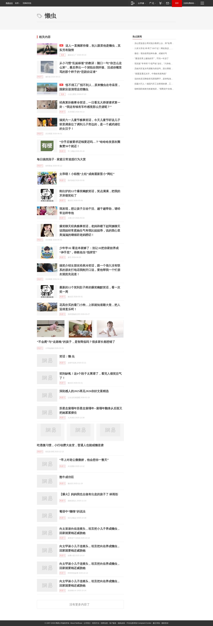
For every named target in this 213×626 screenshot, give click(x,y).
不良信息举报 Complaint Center (138, 623)
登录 (177, 3)
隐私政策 (121, 623)
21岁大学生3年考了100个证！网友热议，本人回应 (155, 48)
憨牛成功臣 (66, 477)
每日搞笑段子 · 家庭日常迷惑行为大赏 (61, 159)
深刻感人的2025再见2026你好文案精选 (84, 391)
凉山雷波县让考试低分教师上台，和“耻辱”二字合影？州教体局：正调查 (155, 43)
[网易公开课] (142, 3)
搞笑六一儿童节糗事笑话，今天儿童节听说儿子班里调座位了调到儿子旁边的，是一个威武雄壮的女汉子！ (89, 124)
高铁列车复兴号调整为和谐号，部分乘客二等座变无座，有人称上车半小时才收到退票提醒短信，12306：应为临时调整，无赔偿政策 (155, 69)
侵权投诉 (164, 623)
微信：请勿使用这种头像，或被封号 (150, 53)
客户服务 (112, 623)
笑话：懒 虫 (67, 356)
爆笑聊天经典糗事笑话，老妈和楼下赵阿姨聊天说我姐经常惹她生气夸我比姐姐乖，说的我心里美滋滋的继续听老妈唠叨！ (89, 230)
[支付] (161, 3)
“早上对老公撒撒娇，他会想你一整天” (84, 459)
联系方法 (95, 623)
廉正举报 (156, 623)
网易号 (40, 77)
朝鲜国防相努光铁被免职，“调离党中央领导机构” (155, 89)
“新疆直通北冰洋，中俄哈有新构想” (150, 74)
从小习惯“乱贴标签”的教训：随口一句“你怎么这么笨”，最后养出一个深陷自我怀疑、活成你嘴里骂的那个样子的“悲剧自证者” (90, 67)
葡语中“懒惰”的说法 (72, 511)
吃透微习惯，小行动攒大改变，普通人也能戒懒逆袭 (70, 445)
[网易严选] (152, 3)
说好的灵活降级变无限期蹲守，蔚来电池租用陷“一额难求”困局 (155, 79)
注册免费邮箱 (188, 3)
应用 (17, 3)
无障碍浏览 (27, 3)
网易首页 (9, 3)
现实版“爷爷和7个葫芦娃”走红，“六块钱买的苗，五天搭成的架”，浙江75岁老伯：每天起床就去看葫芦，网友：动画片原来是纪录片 (155, 63)
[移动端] (133, 3)
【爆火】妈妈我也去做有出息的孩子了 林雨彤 (88, 494)
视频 (62, 55)
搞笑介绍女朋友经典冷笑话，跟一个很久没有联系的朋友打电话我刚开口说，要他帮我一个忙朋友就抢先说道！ (89, 270)
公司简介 (87, 623)
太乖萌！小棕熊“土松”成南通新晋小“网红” (86, 173)
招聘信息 (104, 623)
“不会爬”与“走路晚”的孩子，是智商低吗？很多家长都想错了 (76, 341)
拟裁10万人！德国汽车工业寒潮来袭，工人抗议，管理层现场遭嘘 (155, 84)
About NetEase (76, 623)
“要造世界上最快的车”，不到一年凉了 (151, 58)
